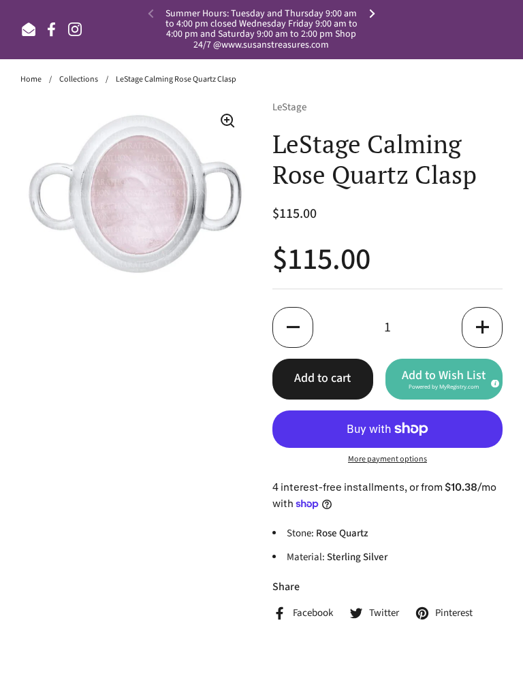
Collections (78, 79)
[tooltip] (493, 381)
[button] (292, 327)
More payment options (387, 459)
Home (31, 79)
